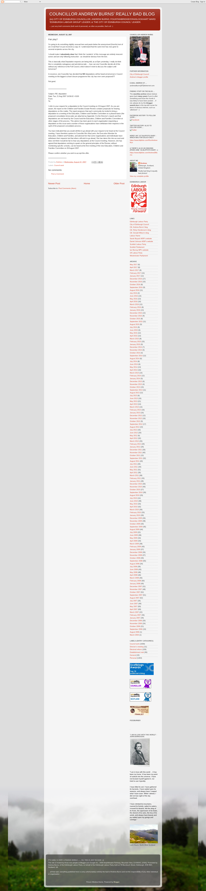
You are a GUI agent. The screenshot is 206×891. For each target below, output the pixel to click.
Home (87, 183)
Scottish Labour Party (138, 244)
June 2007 (134, 604)
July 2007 (133, 601)
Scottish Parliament (137, 247)
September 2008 (136, 561)
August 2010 (134, 495)
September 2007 (136, 595)
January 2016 (135, 310)
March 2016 (134, 304)
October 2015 (135, 319)
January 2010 (135, 515)
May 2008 (133, 572)
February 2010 (135, 512)
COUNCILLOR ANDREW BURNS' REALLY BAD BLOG (102, 14)
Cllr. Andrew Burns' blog (139, 227)
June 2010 (134, 501)
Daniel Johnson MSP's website (141, 241)
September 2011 (136, 458)
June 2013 (134, 398)
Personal (133, 658)
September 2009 (136, 527)
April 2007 (133, 609)
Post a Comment (57, 174)
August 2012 (134, 427)
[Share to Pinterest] (102, 162)
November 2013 (136, 384)
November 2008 (136, 555)
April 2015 (133, 336)
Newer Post (54, 183)
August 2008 (134, 564)
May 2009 (133, 538)
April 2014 (133, 370)
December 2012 (136, 415)
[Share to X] (97, 162)
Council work (59, 165)
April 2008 (133, 575)
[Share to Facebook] (99, 162)
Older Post (119, 183)
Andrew (144, 163)
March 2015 (134, 339)
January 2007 (135, 618)
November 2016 (136, 282)
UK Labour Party (136, 253)
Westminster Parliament (139, 256)
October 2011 (135, 455)
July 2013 (133, 395)
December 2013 (136, 381)
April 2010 (133, 507)
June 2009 (134, 535)
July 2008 (133, 566)
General (133, 655)
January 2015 (135, 344)
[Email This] (93, 162)
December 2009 (136, 518)
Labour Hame (135, 236)
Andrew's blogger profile (139, 77)
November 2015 (136, 316)
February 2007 (135, 615)
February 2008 (135, 581)
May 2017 (133, 264)
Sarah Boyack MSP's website (141, 238)
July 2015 (133, 327)
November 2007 (136, 589)
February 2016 (135, 307)
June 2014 (134, 364)
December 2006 (136, 621)
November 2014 (136, 350)
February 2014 (135, 376)
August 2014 (134, 358)
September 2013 (136, 390)
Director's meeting (137, 647)
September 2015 (136, 321)
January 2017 (135, 276)
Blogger (116, 882)
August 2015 (134, 324)
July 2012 (133, 430)
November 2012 (136, 418)
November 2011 (136, 452)
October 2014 (135, 353)
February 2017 (135, 273)
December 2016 (136, 279)
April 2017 (133, 267)
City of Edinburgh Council (139, 74)
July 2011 (133, 464)
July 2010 (133, 498)
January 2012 (135, 447)
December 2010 (136, 484)
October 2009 (135, 524)
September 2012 (136, 424)
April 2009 (133, 541)
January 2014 (135, 378)
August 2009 (134, 529)
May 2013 (133, 401)
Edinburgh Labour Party (139, 221)
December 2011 (136, 450)
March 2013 (134, 407)
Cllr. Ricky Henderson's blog (140, 230)
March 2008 (134, 578)
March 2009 (134, 544)
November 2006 (136, 623)
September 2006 (136, 629)
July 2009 (133, 532)
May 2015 (133, 333)
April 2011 (133, 472)
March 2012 (134, 441)
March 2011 (134, 475)
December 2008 (136, 552)
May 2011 (133, 470)
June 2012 (134, 433)
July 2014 (133, 361)
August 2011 (134, 461)
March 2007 (134, 612)
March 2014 (134, 373)
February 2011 (135, 478)
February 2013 (135, 410)
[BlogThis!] (95, 162)
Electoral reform (136, 649)
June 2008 (134, 569)
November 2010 (136, 487)
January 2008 (135, 584)
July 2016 (133, 293)
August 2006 (134, 632)
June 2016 (134, 296)
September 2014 (136, 356)
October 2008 (135, 558)
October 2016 (135, 284)
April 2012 (133, 438)
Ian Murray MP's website (139, 250)
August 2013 (134, 393)
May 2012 (133, 435)
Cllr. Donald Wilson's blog (139, 233)
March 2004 (134, 635)
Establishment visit (137, 652)
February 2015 (135, 341)
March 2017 (134, 270)
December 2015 (136, 313)
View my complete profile (139, 176)
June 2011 (134, 467)
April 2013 (133, 404)
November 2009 (136, 521)
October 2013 (135, 387)
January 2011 (135, 481)
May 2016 (133, 299)
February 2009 (135, 547)
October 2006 (135, 626)
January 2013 (135, 413)
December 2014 (136, 347)
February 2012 (135, 444)
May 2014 (133, 367)
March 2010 (134, 509)
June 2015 (134, 330)
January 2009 (135, 549)
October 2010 (135, 489)
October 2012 (135, 421)
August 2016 (134, 290)
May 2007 (133, 606)
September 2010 (136, 492)
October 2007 (135, 592)
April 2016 (133, 301)
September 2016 (136, 287)
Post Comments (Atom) (67, 188)
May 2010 (133, 504)
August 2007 (134, 598)
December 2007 (136, 586)
